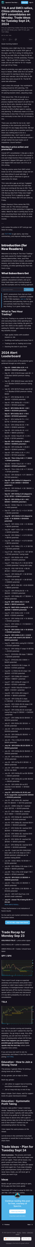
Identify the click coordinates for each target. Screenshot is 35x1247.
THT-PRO (10, 1057)
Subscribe (24, 2)
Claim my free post (17, 1211)
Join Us (23, 299)
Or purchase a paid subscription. (17, 1216)
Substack (8, 1243)
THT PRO (8, 234)
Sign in (31, 2)
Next (29, 1224)
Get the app (26, 1239)
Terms (24, 1232)
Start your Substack (13, 1239)
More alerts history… (12, 904)
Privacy (19, 1232)
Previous (7, 1224)
